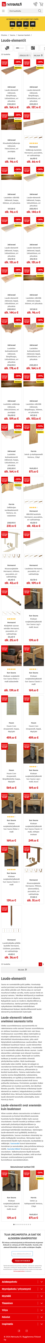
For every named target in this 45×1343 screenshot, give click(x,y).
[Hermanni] (7, 48)
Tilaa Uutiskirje (22, 1261)
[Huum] (33, 48)
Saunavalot (14, 1143)
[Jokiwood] (20, 48)
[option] (26, 137)
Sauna (12, 35)
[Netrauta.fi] (12, 4)
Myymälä (6, 1296)
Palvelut (6, 1317)
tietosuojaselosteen (19, 1271)
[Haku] (39, 11)
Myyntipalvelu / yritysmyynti (16, 1289)
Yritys (5, 1310)
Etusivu (4, 35)
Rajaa (37, 55)
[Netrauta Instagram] (27, 1331)
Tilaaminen (7, 1303)
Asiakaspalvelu (9, 1281)
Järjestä (24, 55)
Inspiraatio (7, 1324)
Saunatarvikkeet (13, 1149)
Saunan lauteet (24, 35)
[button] (3, 10)
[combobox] (25, 11)
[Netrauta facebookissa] (19, 1331)
